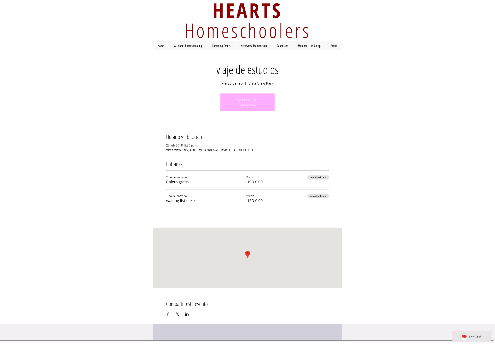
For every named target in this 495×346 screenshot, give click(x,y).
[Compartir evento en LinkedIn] (187, 314)
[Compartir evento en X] (177, 314)
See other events (247, 104)
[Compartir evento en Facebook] (168, 314)
